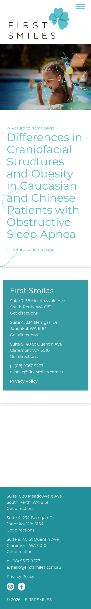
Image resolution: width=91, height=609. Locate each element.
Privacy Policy (24, 381)
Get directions (24, 313)
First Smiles (41, 21)
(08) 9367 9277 (29, 365)
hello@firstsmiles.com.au (39, 372)
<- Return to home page (30, 128)
